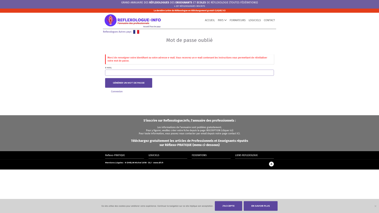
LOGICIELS (255, 20)
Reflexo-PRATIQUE (115, 155)
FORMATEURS (238, 20)
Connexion (117, 91)
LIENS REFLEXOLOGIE (246, 155)
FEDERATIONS (199, 155)
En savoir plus (260, 206)
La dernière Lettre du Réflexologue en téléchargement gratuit (189, 10)
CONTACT (269, 20)
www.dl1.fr (158, 163)
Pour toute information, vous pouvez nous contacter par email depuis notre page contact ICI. (189, 133)
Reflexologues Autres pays (117, 31)
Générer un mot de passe (128, 83)
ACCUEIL (210, 20)
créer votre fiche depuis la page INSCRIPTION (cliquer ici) (202, 130)
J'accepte (229, 206)
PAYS (221, 20)
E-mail (108, 68)
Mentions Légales (114, 163)
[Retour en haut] (271, 164)
